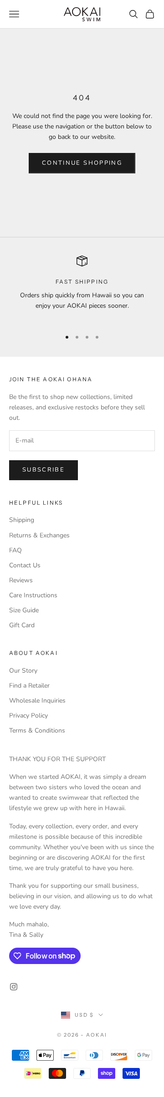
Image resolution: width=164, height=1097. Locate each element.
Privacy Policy (28, 715)
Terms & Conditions (37, 730)
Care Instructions (33, 595)
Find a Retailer (29, 685)
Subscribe (43, 470)
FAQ (15, 550)
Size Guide (24, 610)
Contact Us (25, 565)
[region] (82, 289)
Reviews (21, 580)
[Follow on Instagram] (13, 986)
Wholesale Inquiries (37, 700)
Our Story (23, 670)
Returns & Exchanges (39, 535)
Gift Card (22, 625)
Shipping (21, 520)
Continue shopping (82, 163)
